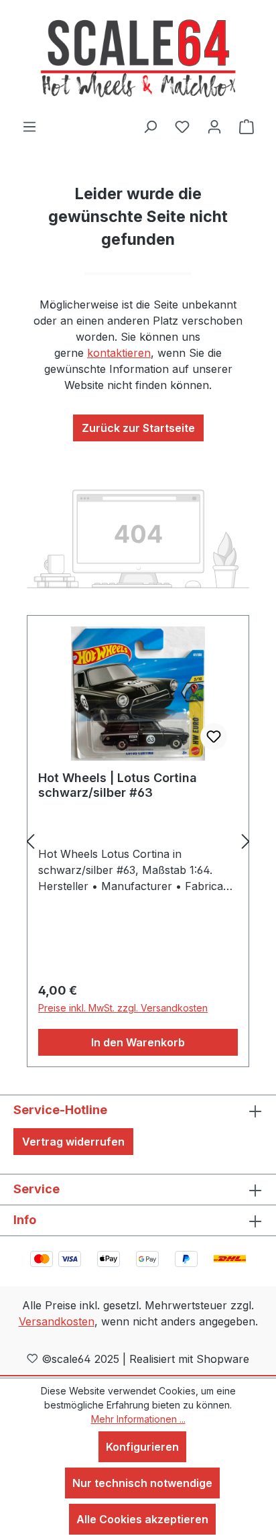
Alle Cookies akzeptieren (142, 1519)
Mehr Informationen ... (138, 1419)
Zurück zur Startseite (138, 428)
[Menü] (29, 126)
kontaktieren (119, 353)
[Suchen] (150, 126)
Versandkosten (56, 1321)
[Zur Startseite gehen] (138, 59)
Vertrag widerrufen (73, 1141)
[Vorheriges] (30, 841)
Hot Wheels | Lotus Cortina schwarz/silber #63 (117, 785)
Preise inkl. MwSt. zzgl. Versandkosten (123, 1007)
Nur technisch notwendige (142, 1483)
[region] (138, 841)
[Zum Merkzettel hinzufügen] (213, 736)
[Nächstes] (246, 841)
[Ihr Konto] (214, 126)
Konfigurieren (142, 1446)
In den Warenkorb (138, 1042)
